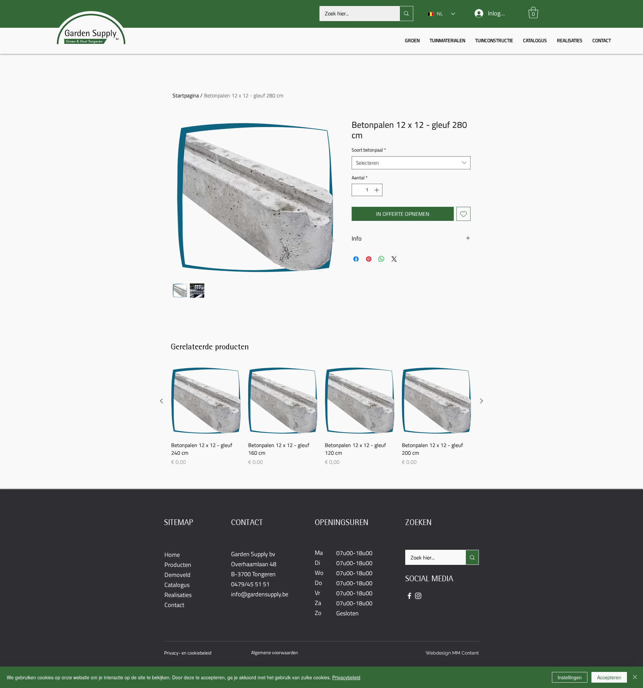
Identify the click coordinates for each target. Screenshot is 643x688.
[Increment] (377, 190)
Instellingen (570, 677)
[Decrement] (357, 190)
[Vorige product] (161, 401)
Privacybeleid (346, 677)
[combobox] (411, 162)
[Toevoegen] (463, 214)
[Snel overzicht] (206, 401)
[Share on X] (394, 259)
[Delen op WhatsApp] (381, 259)
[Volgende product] (482, 401)
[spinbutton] (367, 190)
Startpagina (185, 95)
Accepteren (609, 677)
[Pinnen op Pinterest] (369, 259)
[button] (533, 12)
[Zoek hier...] (406, 13)
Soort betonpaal (369, 150)
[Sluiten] (635, 677)
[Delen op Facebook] (356, 259)
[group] (321, 416)
